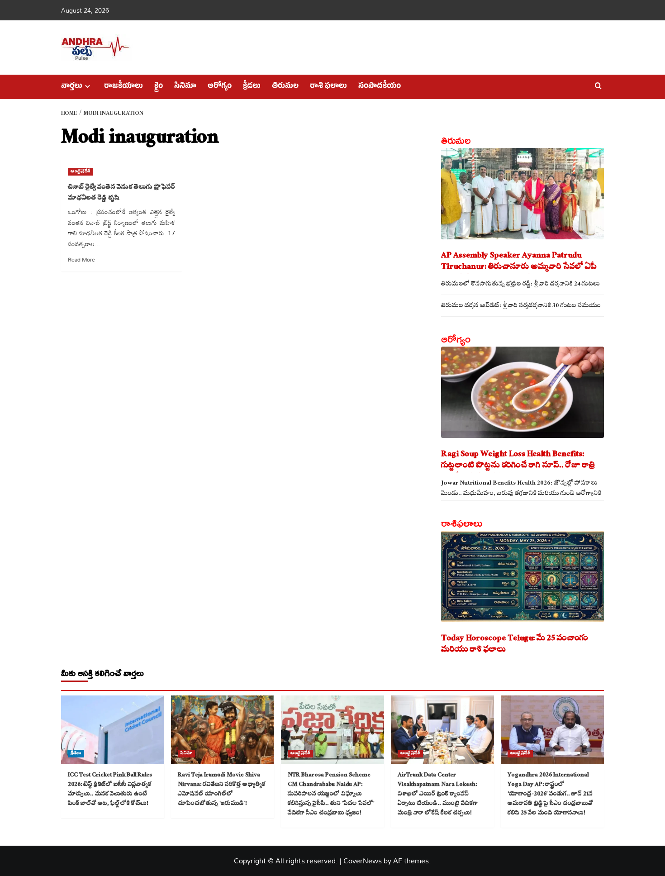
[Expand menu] (87, 86)
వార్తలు (71, 86)
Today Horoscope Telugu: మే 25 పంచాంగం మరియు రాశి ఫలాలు (514, 644)
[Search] (598, 86)
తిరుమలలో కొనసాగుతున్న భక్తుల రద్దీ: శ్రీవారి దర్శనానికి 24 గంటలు (520, 285)
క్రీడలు (252, 86)
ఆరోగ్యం (220, 86)
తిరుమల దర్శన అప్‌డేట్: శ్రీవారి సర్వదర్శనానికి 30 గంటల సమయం (521, 306)
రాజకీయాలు (123, 86)
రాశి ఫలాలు (328, 86)
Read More (81, 259)
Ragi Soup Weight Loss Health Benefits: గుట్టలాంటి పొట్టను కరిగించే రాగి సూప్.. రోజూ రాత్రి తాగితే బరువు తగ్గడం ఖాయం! (518, 460)
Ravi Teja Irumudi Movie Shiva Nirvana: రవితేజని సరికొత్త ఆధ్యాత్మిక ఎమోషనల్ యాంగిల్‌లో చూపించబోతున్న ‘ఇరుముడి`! (221, 790)
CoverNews (362, 860)
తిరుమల (285, 86)
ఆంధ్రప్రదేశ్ (80, 172)
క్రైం (158, 86)
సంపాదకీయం (379, 86)
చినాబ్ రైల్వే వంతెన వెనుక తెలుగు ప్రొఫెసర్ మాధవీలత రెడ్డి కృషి (121, 193)
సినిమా (185, 86)
